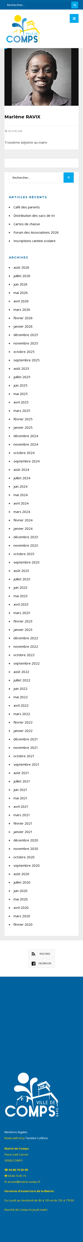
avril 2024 (21, 503)
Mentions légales (15, 1132)
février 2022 (23, 722)
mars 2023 (22, 612)
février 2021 (23, 823)
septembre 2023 (27, 562)
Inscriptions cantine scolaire (35, 241)
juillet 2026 (22, 276)
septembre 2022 (27, 663)
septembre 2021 (27, 764)
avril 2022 (21, 705)
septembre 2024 (27, 461)
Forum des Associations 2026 (36, 232)
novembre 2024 (26, 444)
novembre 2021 (26, 747)
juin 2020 (20, 890)
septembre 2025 (27, 360)
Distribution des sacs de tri (34, 215)
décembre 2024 (26, 436)
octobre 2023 (24, 554)
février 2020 (23, 924)
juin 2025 (20, 385)
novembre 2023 (26, 545)
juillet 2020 (22, 882)
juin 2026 (20, 284)
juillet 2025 (22, 377)
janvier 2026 (23, 326)
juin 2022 (20, 688)
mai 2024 (21, 495)
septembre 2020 (27, 865)
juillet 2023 (22, 579)
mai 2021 (21, 798)
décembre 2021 (26, 739)
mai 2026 (21, 292)
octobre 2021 (24, 756)
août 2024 (21, 469)
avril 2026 (21, 301)
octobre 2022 (24, 655)
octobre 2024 (24, 452)
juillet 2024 (22, 478)
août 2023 (21, 570)
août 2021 (21, 773)
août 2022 (21, 671)
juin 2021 (20, 789)
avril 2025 (21, 402)
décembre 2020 (26, 840)
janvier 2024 (23, 528)
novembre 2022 (26, 646)
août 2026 (21, 267)
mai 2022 (21, 697)
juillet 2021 (22, 781)
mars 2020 (22, 916)
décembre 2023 (26, 537)
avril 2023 (21, 604)
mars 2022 (22, 714)
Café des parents (27, 207)
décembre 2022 (26, 638)
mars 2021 (22, 815)
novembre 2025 (26, 343)
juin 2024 (20, 486)
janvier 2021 (23, 831)
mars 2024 (22, 511)
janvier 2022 (23, 730)
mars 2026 (22, 309)
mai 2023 (21, 596)
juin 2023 (20, 587)
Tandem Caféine (36, 1138)
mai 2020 (21, 899)
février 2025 (23, 419)
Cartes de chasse (27, 224)
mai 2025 (21, 393)
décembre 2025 (26, 335)
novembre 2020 (26, 848)
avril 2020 (21, 907)
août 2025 (21, 368)
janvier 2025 (23, 427)
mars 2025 (22, 410)
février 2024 (23, 520)
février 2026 (23, 318)
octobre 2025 (24, 351)
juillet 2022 (22, 680)
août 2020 (21, 874)
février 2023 (23, 621)
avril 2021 (21, 806)
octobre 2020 (24, 857)
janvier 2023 (23, 629)
